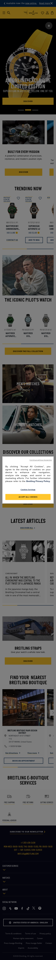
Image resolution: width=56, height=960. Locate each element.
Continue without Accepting (41, 460)
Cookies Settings (28, 489)
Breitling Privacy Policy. (38, 481)
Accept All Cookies (28, 497)
